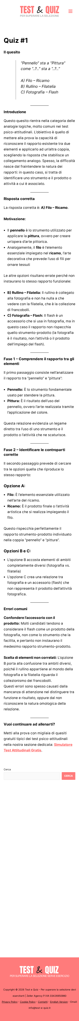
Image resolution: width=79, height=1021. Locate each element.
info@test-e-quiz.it (40, 1007)
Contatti (43, 1001)
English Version (59, 1001)
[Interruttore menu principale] (71, 11)
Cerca (7, 769)
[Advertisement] (39, 826)
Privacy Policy (9, 1001)
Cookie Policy (27, 1001)
